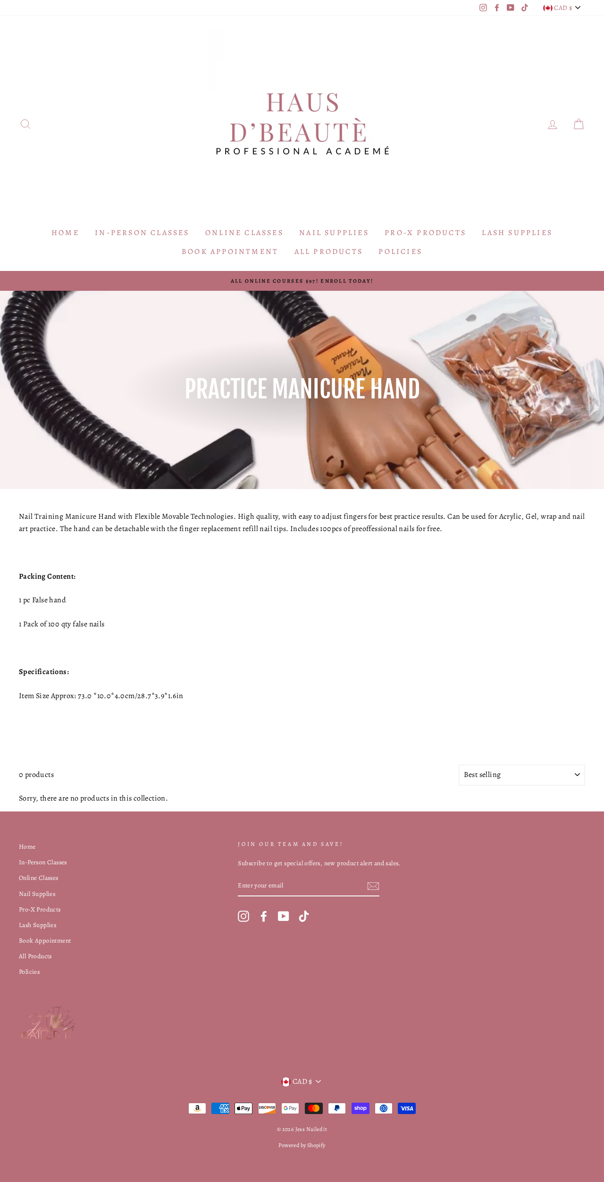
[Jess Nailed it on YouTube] (283, 916)
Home (65, 233)
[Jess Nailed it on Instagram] (243, 916)
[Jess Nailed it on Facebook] (263, 916)
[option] (302, 281)
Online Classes (244, 233)
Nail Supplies (334, 233)
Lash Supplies (517, 233)
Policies (400, 251)
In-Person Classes (142, 233)
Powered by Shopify (301, 1145)
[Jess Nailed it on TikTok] (304, 916)
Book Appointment (230, 251)
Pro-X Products (425, 233)
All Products (328, 251)
